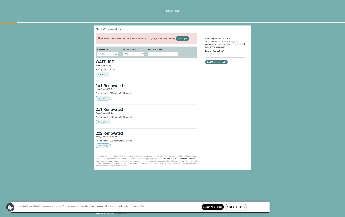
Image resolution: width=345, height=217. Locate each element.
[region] (140, 207)
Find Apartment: (155, 49)
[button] (10, 207)
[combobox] (163, 54)
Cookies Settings (236, 207)
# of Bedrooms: (130, 49)
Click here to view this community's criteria (179, 159)
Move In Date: (103, 49)
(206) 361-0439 (120, 213)
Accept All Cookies (212, 207)
